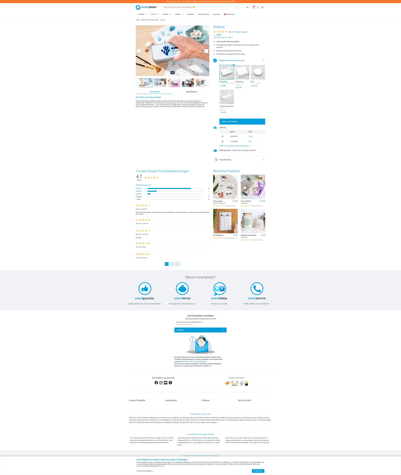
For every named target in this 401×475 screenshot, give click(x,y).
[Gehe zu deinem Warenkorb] (262, 7)
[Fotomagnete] (225, 187)
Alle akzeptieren (257, 471)
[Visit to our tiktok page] (170, 382)
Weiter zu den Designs (229, 121)
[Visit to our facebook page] (156, 382)
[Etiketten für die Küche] (253, 221)
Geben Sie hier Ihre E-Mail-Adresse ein (189, 322)
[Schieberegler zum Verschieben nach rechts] (206, 51)
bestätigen (180, 330)
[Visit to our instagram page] (161, 382)
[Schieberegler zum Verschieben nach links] (139, 51)
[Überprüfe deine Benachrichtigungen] (258, 7)
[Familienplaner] (225, 221)
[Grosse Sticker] (253, 187)
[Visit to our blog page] (165, 382)
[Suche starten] (237, 7)
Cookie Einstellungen (144, 471)
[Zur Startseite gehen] (146, 7)
